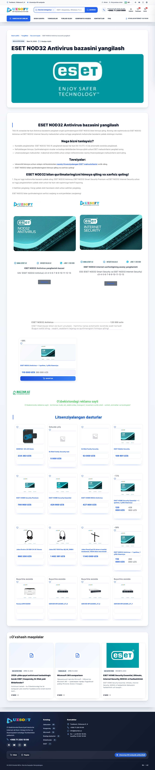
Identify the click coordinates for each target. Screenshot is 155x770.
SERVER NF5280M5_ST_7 (123, 604)
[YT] (139, 2)
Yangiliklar (53, 18)
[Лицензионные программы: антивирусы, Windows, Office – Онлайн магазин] (19, 9)
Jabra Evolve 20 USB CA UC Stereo (29, 549)
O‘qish (13, 695)
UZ (147, 765)
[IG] (143, 2)
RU (143, 765)
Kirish (106, 2)
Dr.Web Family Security (89, 449)
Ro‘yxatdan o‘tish (116, 2)
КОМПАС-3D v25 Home (25, 449)
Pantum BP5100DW (23, 604)
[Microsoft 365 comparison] (77, 655)
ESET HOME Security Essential (60, 498)
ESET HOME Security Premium (27, 498)
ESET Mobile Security (122, 449)
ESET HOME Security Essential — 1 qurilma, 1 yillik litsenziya (126, 502)
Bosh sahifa (39, 18)
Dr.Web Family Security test (59, 452)
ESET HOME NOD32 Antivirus (92, 498)
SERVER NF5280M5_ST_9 (58, 604)
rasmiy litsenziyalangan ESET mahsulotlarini (76, 164)
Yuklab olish (66, 18)
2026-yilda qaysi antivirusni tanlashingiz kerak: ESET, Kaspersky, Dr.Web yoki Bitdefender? (31, 679)
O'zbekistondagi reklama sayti (77, 401)
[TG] (146, 2)
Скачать (44, 282)
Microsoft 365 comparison (70, 675)
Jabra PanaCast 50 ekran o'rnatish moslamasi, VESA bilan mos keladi (94, 550)
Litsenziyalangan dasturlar (78, 417)
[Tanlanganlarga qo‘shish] (48, 343)
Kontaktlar (99, 18)
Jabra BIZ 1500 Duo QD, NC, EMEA (61, 549)
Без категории (35, 36)
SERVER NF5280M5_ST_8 (90, 604)
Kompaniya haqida (83, 18)
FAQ (109, 18)
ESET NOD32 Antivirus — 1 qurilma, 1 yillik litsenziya (39, 365)
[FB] (135, 2)
